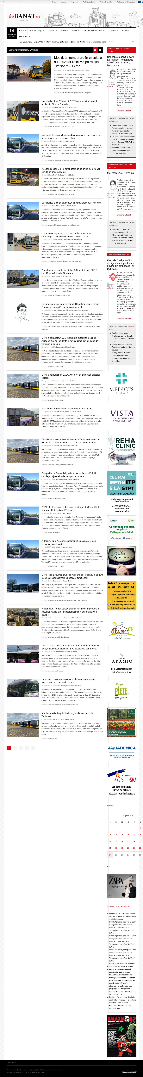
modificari (58, 498)
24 (110, 855)
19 (122, 848)
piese (57, 600)
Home (54, 2)
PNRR (62, 295)
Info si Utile (70, 70)
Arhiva (63, 2)
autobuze (63, 92)
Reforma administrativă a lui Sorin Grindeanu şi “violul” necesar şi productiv (122, 150)
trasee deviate (69, 194)
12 (122, 841)
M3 (66, 126)
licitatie (57, 465)
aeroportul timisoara (54, 225)
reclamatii (58, 160)
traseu (79, 225)
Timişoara (87, 92)
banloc (57, 671)
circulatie (70, 92)
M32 (69, 126)
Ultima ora (66, 239)
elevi (56, 431)
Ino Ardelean (83, 310)
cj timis (80, 326)
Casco (57, 366)
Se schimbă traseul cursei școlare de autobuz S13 (66, 408)
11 (116, 841)
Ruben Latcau (64, 637)
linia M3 (81, 92)
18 (116, 848)
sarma (98, 326)
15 (140, 841)
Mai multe (23, 36)
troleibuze (75, 705)
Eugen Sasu (111, 197)
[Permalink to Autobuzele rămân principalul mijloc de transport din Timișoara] (23, 725)
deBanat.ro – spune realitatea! (25, 1070)
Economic (112, 31)
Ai (48, 261)
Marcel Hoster (69, 141)
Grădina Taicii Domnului (118, 165)
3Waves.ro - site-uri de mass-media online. (30, 1073)
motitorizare (67, 261)
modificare (72, 225)
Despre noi (74, 2)
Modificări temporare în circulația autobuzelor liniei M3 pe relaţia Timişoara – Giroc (78, 62)
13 (128, 841)
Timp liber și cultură (92, 31)
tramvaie (78, 261)
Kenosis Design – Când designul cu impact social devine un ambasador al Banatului (121, 264)
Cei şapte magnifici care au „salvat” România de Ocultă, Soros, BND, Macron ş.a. (120, 61)
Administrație (36, 31)
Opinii (74, 31)
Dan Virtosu (87, 326)
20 (128, 848)
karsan (57, 295)
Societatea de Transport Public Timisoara (73, 600)
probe (68, 295)
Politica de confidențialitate (126, 2)
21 (134, 848)
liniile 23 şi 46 (59, 194)
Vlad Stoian (85, 70)
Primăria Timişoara (60, 479)
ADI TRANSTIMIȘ (54, 326)
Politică (52, 31)
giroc (76, 92)
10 (110, 841)
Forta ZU (58, 532)
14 (134, 841)
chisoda (57, 126)
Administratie (56, 276)
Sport (64, 31)
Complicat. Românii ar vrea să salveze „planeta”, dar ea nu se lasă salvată (122, 240)
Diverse (54, 141)
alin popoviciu (65, 326)
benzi (57, 637)
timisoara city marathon (63, 705)
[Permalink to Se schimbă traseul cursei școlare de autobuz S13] (23, 417)
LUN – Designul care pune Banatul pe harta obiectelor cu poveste (123, 347)
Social (77, 70)
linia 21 (57, 566)
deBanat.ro (111, 288)
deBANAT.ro (129, 1071)
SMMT (62, 566)
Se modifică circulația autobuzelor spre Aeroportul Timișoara (71, 203)
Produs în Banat (115, 255)
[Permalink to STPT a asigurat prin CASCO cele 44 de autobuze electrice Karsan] (23, 386)
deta (61, 671)
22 (140, 848)
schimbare (65, 160)
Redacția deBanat (89, 2)
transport (44, 329)
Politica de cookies (106, 2)
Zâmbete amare (71, 310)
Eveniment (55, 513)
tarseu (75, 160)
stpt (73, 126)
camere (59, 261)
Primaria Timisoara (66, 465)
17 (110, 848)
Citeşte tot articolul (124, 111)
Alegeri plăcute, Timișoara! (122, 235)
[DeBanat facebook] (140, 3)
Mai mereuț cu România (120, 173)
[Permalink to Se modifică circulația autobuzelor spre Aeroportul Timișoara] (23, 211)
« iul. (109, 867)
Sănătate (126, 31)
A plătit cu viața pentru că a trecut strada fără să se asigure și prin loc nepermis (122, 916)
